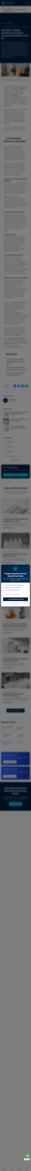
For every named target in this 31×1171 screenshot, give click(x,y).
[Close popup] (27, 567)
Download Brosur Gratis (17, 599)
